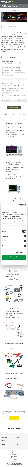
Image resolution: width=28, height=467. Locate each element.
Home (3, 10)
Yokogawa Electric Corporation (14, 453)
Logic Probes (14, 308)
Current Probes (14, 271)
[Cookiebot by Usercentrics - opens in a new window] (19, 205)
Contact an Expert (13, 107)
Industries (4, 437)
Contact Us (13, 418)
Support (4, 444)
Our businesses (14, 454)
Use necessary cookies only (14, 261)
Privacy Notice (14, 456)
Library (4, 440)
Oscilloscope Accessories (14, 343)
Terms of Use (14, 458)
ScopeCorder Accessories (14, 373)
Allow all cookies (14, 256)
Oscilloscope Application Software (14, 200)
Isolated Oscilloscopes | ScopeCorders (14, 163)
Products (8, 10)
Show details (19, 252)
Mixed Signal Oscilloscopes (14, 123)
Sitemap (14, 461)
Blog (16, 440)
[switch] (24, 236)
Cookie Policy (14, 459)
